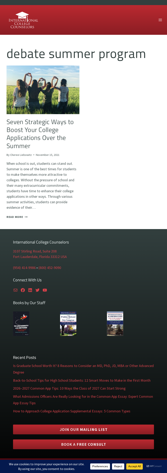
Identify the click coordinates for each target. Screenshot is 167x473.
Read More (17, 217)
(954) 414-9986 (24, 267)
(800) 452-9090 (49, 267)
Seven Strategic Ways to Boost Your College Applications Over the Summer (40, 134)
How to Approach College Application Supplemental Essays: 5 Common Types (71, 411)
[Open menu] (160, 20)
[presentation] (43, 90)
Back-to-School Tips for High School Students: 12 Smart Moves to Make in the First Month (82, 380)
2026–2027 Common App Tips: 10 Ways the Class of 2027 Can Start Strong (69, 388)
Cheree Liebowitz (21, 155)
